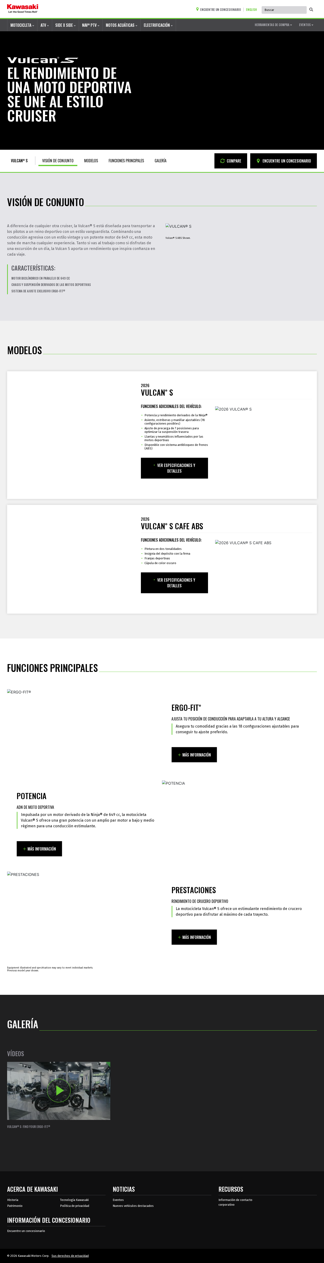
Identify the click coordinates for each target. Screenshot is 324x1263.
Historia (12, 1200)
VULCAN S (19, 160)
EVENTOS (305, 24)
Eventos (118, 1200)
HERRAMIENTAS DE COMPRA (272, 24)
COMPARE (233, 161)
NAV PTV (89, 25)
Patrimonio (15, 1206)
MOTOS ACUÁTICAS (120, 25)
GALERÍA (161, 160)
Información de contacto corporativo (235, 1202)
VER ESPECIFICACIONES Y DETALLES (176, 468)
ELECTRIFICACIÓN (157, 25)
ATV (44, 25)
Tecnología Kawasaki (74, 1200)
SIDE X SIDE (64, 25)
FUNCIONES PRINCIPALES (126, 160)
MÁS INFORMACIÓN (196, 755)
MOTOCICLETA (21, 25)
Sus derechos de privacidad (70, 1256)
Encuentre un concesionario (26, 1231)
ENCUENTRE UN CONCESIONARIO (286, 161)
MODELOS (91, 160)
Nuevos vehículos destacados (133, 1206)
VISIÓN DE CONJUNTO (58, 160)
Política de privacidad (74, 1206)
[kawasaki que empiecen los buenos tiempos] (22, 9)
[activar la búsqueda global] (311, 9)
